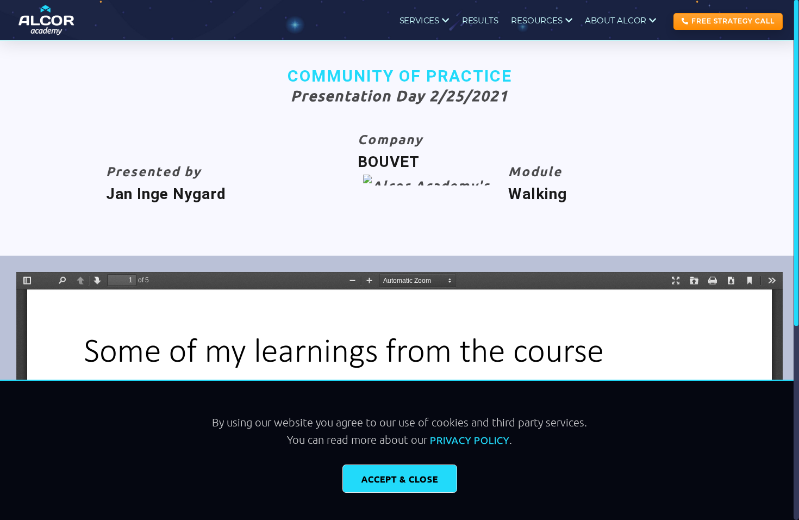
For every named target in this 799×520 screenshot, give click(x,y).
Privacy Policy (469, 440)
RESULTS (480, 20)
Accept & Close (399, 479)
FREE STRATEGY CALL (733, 21)
